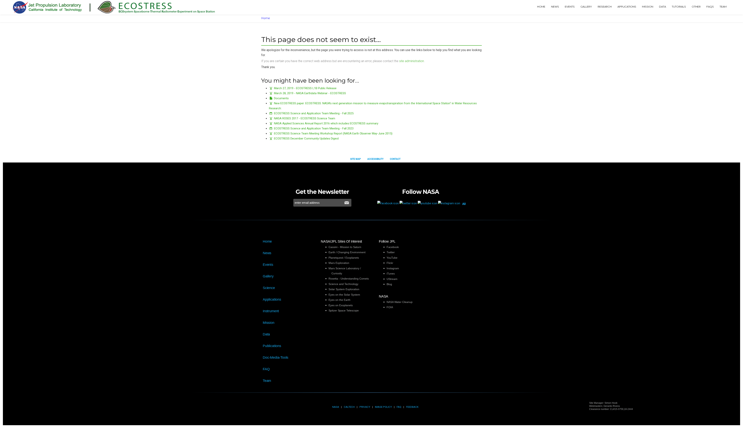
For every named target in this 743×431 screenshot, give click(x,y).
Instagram (393, 268)
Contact (395, 159)
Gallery (268, 276)
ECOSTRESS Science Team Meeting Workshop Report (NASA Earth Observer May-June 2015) (333, 133)
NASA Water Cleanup (400, 302)
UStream (392, 278)
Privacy (365, 406)
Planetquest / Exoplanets (344, 257)
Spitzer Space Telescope (344, 310)
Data (266, 334)
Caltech (349, 406)
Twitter (391, 252)
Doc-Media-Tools (275, 357)
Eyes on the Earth (339, 299)
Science (269, 288)
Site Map (355, 159)
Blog (389, 284)
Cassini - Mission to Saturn (345, 247)
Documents (281, 98)
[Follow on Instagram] (449, 203)
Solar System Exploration (344, 289)
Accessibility (375, 159)
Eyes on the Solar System (344, 294)
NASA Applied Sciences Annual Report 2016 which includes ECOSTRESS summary (326, 123)
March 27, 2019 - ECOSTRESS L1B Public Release (305, 88)
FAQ (266, 369)
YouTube (392, 257)
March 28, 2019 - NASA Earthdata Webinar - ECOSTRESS (310, 93)
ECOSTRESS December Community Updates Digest (306, 138)
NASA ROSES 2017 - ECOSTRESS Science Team (304, 118)
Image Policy (383, 406)
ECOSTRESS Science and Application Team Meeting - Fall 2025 (314, 113)
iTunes (391, 273)
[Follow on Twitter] (409, 203)
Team (267, 381)
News (267, 253)
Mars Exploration (339, 262)
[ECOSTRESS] (125, 7)
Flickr (390, 262)
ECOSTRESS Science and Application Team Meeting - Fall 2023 (314, 128)
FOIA (390, 307)
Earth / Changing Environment (347, 252)
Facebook (393, 247)
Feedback (412, 406)
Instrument (271, 311)
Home (265, 18)
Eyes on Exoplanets (341, 305)
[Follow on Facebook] (388, 203)
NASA (335, 406)
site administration (411, 61)
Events (268, 265)
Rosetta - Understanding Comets (349, 278)
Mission (268, 323)
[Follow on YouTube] (428, 203)
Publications (272, 346)
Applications (272, 299)
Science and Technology (343, 284)
